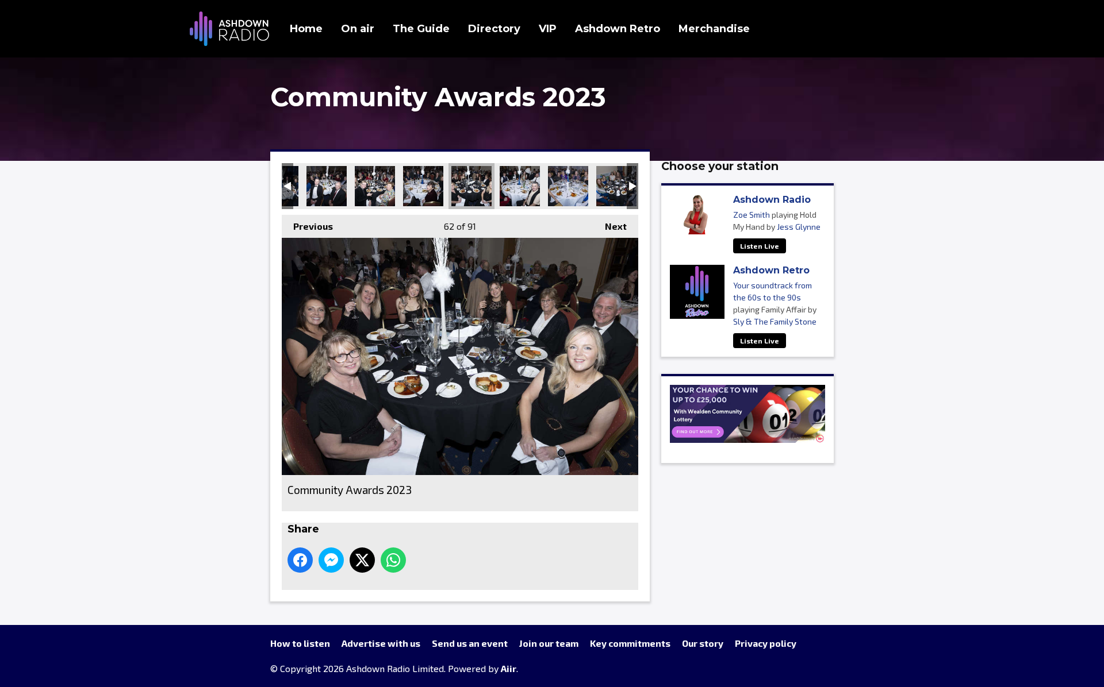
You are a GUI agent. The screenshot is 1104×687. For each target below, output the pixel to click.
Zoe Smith (751, 214)
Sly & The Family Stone (774, 321)
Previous (307, 226)
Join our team (548, 643)
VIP (548, 28)
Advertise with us (381, 643)
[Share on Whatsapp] (393, 560)
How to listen (300, 643)
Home (306, 28)
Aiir (508, 668)
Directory (494, 28)
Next (610, 226)
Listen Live (759, 246)
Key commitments (630, 643)
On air (357, 28)
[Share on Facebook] (300, 560)
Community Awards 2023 (326, 186)
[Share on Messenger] (331, 560)
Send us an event (470, 643)
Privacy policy (765, 643)
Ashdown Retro (617, 28)
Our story (702, 643)
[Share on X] (362, 560)
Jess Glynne (799, 226)
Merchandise (714, 28)
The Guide (421, 28)
